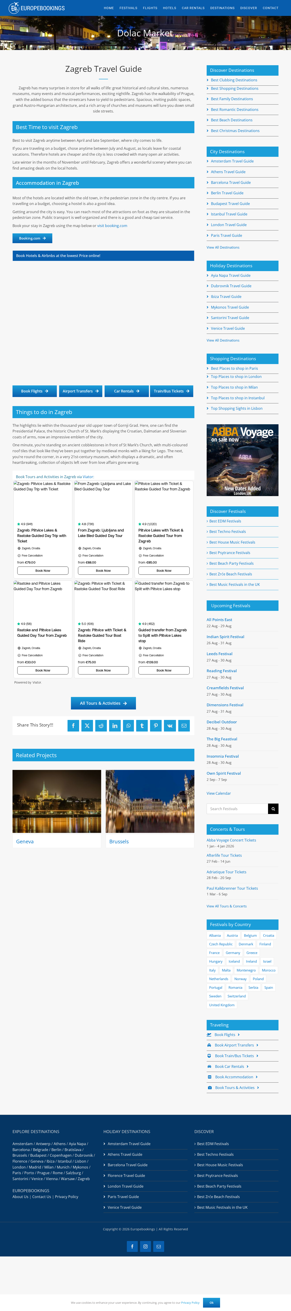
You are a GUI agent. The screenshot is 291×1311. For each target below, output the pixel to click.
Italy (212, 970)
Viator (88, 476)
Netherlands (218, 978)
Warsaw (68, 1178)
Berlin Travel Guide (227, 192)
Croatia (268, 935)
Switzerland (237, 996)
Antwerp (43, 1143)
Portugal (215, 987)
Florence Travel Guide (126, 1175)
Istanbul (65, 1161)
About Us (20, 1196)
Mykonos (80, 1167)
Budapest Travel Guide (230, 203)
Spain (268, 987)
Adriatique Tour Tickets (226, 871)
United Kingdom (222, 1005)
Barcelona (21, 1149)
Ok (211, 1303)
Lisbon (80, 1161)
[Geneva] (57, 772)
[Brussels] (150, 772)
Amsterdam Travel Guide (232, 161)
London (19, 1167)
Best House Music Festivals (232, 542)
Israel (267, 961)
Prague (43, 1172)
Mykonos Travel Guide (230, 307)
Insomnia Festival (223, 756)
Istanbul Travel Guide (229, 214)
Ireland (251, 961)
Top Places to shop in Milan (234, 387)
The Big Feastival (222, 739)
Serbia (253, 987)
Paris (17, 1172)
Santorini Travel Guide (230, 317)
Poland (258, 978)
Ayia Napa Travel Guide (231, 275)
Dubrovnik (84, 1155)
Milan (49, 1167)
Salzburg (73, 1172)
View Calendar (219, 793)
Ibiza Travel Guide (226, 296)
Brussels (119, 841)
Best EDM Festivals (225, 521)
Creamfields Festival (225, 687)
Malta (226, 970)
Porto (29, 1172)
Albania (215, 935)
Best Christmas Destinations (235, 130)
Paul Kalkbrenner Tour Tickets (232, 888)
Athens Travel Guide (228, 171)
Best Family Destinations (232, 98)
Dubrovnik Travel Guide (231, 285)
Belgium (250, 935)
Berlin (56, 1149)
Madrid (35, 1167)
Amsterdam (23, 1143)
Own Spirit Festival (224, 773)
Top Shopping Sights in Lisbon (237, 408)
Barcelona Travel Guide (231, 182)
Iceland (234, 961)
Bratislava (73, 1149)
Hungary (216, 961)
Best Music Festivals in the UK (234, 584)
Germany (233, 952)
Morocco (269, 970)
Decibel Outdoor (222, 721)
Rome (58, 1172)
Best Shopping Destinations (234, 88)
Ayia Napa (77, 1143)
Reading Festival (222, 670)
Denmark (246, 944)
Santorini (20, 1178)
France (214, 952)
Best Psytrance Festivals (229, 552)
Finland (265, 944)
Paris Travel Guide (226, 235)
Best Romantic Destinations (234, 109)
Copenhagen (61, 1155)
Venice (37, 1178)
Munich (63, 1167)
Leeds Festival (220, 653)
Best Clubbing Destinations (234, 79)
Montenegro (246, 970)
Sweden (215, 996)
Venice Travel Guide (228, 328)
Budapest (38, 1155)
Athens (60, 1143)
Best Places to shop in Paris (234, 368)
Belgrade (40, 1149)
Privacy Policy (66, 1196)
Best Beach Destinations (232, 119)
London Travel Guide (229, 224)
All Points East (219, 619)
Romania (235, 987)
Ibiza (51, 1161)
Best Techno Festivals (227, 531)
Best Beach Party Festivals (231, 563)
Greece (251, 952)
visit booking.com (112, 225)
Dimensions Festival (225, 704)
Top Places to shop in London (236, 376)
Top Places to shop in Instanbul (238, 397)
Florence (20, 1161)
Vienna (52, 1178)
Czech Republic (221, 944)
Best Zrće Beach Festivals (230, 574)
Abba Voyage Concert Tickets (231, 840)
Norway (240, 978)
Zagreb (84, 1178)
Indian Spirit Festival (225, 636)
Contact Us (41, 1196)
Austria (232, 935)
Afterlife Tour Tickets (224, 855)
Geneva (25, 841)
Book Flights (224, 1034)
